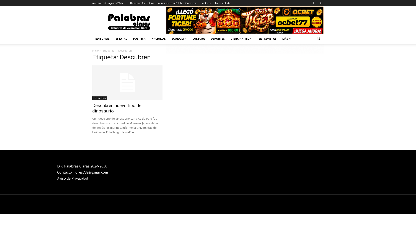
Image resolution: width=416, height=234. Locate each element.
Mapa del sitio (223, 3)
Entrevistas (267, 39)
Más (285, 39)
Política (139, 39)
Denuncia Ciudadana (142, 3)
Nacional (158, 39)
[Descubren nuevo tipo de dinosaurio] (127, 82)
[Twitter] (320, 3)
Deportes (218, 39)
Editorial (102, 39)
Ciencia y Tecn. (241, 39)
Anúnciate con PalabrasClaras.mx (177, 3)
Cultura (198, 39)
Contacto (206, 3)
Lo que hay (100, 98)
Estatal (121, 39)
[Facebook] (313, 3)
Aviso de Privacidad (72, 178)
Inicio (95, 50)
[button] (318, 39)
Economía (179, 39)
